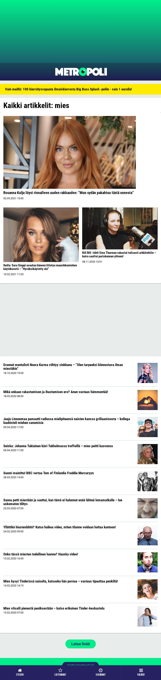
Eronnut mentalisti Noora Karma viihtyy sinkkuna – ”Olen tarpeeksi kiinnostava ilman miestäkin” (63, 367)
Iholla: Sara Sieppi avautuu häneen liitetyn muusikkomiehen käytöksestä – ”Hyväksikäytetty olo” (40, 267)
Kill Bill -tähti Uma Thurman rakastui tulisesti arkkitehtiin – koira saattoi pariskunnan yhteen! (119, 254)
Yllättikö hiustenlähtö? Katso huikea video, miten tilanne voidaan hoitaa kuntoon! (59, 527)
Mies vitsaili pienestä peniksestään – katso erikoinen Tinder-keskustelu (53, 608)
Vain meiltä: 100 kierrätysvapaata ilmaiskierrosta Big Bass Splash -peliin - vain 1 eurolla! (68, 89)
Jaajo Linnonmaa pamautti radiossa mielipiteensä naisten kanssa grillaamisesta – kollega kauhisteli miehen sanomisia (66, 421)
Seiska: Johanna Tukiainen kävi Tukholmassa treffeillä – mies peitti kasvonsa (58, 446)
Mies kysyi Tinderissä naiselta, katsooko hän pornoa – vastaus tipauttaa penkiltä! (60, 581)
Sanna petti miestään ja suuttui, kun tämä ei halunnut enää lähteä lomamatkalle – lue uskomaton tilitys (62, 502)
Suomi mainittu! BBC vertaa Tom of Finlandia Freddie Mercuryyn (48, 473)
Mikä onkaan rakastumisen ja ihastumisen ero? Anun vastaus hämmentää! (55, 392)
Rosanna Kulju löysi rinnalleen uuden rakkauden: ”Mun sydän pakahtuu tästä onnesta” (68, 192)
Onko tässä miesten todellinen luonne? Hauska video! (40, 554)
